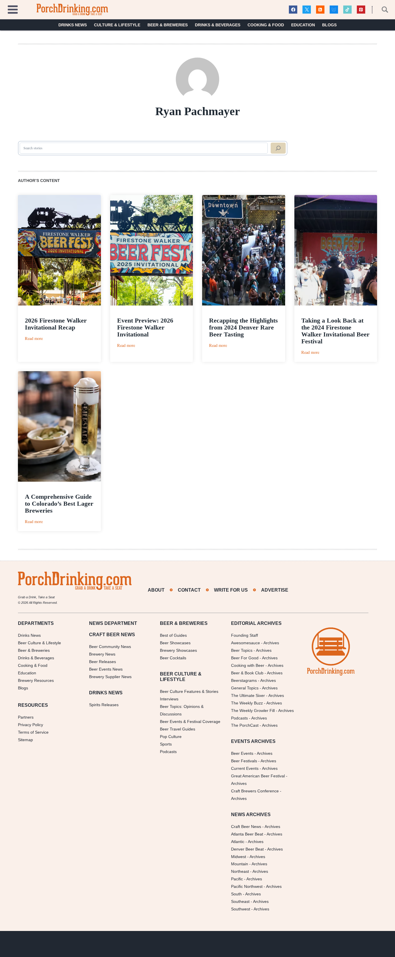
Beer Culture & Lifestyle (39, 643)
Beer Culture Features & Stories (189, 691)
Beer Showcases (175, 643)
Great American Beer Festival (258, 776)
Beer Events (242, 753)
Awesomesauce (245, 643)
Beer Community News (110, 646)
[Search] (278, 148)
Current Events (245, 768)
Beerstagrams (244, 680)
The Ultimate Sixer (248, 695)
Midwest (238, 856)
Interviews (169, 699)
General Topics (245, 688)
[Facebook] (293, 9)
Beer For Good (245, 658)
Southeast (240, 901)
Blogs (329, 25)
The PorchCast (245, 725)
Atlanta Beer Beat (247, 834)
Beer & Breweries (167, 25)
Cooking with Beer (247, 665)
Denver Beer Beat (247, 849)
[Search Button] (381, 9)
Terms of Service (33, 732)
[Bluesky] (334, 9)
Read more (34, 338)
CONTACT (189, 590)
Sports (166, 744)
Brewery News (102, 654)
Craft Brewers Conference (255, 791)
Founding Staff (244, 635)
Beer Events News (106, 669)
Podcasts (168, 751)
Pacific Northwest (247, 886)
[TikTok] (347, 9)
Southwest (240, 909)
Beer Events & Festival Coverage (190, 721)
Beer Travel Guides (177, 729)
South (236, 894)
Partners (26, 717)
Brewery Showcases (178, 650)
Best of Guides (173, 635)
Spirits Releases (104, 704)
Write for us (231, 590)
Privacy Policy (30, 724)
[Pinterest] (361, 9)
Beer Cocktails (173, 658)
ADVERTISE (274, 590)
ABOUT (156, 590)
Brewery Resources (36, 680)
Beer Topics (241, 650)
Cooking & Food (266, 25)
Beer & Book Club (247, 673)
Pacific (237, 879)
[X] (306, 9)
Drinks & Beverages (217, 25)
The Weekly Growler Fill (253, 710)
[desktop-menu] (13, 9)
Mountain (239, 864)
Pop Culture (171, 736)
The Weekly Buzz (247, 703)
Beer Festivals (244, 761)
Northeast (240, 871)
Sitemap (25, 739)
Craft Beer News (246, 826)
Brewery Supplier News (110, 676)
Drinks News (72, 25)
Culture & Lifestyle (117, 25)
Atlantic (237, 841)
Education (303, 25)
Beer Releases (102, 661)
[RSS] (320, 9)
